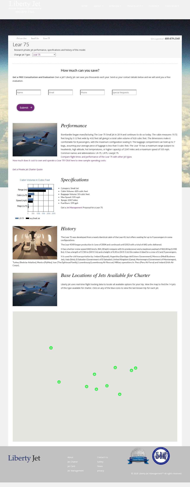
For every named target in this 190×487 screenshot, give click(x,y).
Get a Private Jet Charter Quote (28, 169)
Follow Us (171, 6)
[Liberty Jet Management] (25, 9)
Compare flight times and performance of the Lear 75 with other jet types (96, 156)
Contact (154, 6)
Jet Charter (73, 461)
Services (114, 6)
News (100, 466)
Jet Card (71, 466)
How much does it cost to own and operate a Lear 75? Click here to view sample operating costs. (59, 160)
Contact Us (102, 457)
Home (85, 6)
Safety (100, 461)
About (97, 6)
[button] (120, 394)
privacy (100, 470)
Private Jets (134, 6)
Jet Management (74, 207)
